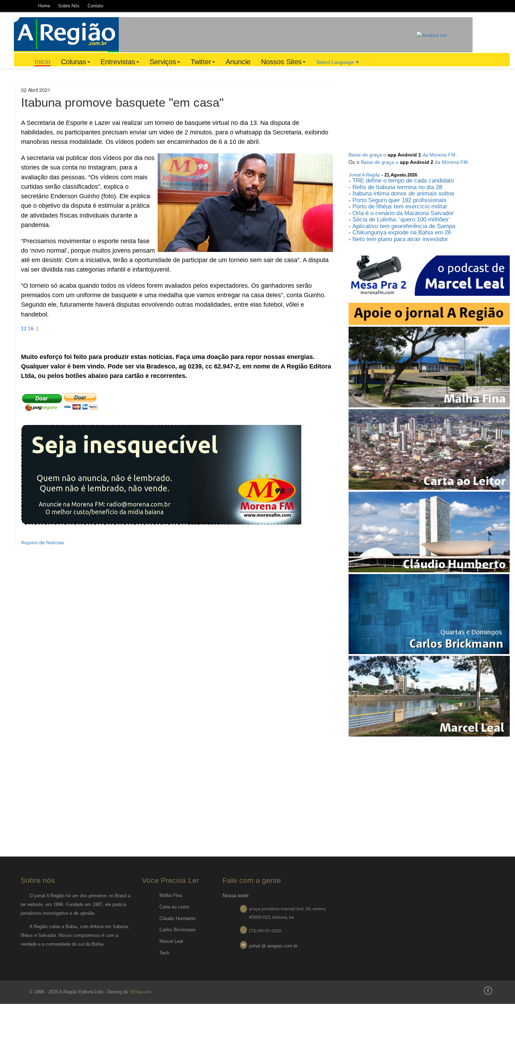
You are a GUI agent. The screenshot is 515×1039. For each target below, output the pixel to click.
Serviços (163, 61)
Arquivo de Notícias (42, 542)
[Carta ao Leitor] (429, 449)
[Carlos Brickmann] (429, 614)
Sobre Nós (69, 5)
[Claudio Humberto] (429, 531)
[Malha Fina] (429, 366)
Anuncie (238, 61)
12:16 (27, 328)
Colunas (73, 61)
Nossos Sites (281, 61)
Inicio (42, 62)
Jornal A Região (364, 175)
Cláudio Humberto (177, 918)
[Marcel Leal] (429, 696)
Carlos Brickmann (177, 929)
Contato (95, 5)
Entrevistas (118, 61)
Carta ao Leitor (174, 907)
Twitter (201, 61)
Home (44, 5)
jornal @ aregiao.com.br (273, 945)
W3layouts (140, 992)
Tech (164, 952)
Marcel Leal (171, 941)
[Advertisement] (267, 34)
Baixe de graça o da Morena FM (402, 155)
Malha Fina (170, 895)
